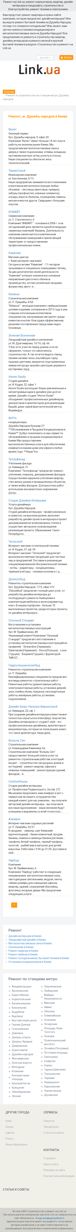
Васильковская (21, 1003)
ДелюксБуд (16, 579)
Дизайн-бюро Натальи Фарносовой (32, 706)
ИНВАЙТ (14, 212)
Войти (68, 57)
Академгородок (21, 986)
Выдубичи (18, 1011)
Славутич (50, 1061)
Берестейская (20, 994)
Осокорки (50, 1019)
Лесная (16, 1096)
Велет (12, 129)
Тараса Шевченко (55, 1069)
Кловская (17, 1071)
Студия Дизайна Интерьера (27, 500)
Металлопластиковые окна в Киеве (30, 943)
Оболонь (49, 1011)
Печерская (50, 1024)
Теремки (49, 1078)
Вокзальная (19, 1007)
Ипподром (18, 1066)
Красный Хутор (21, 1083)
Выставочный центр (24, 1020)
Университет (52, 1082)
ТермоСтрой (16, 170)
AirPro (12, 418)
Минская (49, 1002)
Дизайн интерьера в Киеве (25, 936)
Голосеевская (20, 1028)
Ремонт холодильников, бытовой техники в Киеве (38, 958)
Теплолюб (15, 541)
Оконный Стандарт (21, 620)
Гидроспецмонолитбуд (24, 665)
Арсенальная (20, 990)
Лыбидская (51, 990)
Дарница (17, 1033)
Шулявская (51, 1094)
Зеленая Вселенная (21, 335)
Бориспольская (21, 999)
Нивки (47, 1007)
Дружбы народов (22, 1054)
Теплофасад (16, 459)
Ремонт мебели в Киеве (23, 954)
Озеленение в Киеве (21, 947)
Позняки (49, 1036)
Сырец (48, 1065)
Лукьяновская (52, 986)
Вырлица (17, 1016)
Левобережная (21, 1091)
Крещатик (18, 1087)
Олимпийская (52, 1015)
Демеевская (19, 1045)
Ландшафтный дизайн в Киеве (27, 939)
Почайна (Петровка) (56, 1048)
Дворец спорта (21, 1037)
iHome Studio (17, 376)
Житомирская (20, 1058)
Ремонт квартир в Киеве (23, 950)
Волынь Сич (16, 740)
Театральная (52, 1073)
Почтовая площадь (56, 1052)
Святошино (51, 1056)
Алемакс (14, 819)
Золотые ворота (22, 1062)
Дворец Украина (22, 1041)
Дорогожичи (19, 1050)
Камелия (14, 253)
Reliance (14, 294)
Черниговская (52, 1090)
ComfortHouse (17, 781)
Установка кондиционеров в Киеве (29, 961)
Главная (9, 91)
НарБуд (13, 860)
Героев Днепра (21, 1024)
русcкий (44, 57)
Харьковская (52, 1086)
